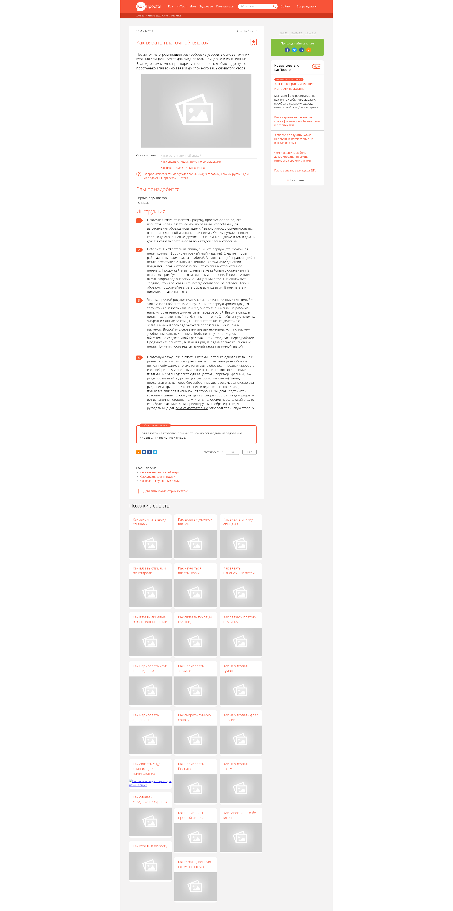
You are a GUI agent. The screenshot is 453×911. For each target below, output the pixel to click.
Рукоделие (176, 15)
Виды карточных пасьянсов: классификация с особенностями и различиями (297, 121)
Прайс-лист (297, 32)
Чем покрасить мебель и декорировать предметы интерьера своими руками (292, 156)
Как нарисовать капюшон (146, 717)
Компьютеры (225, 6)
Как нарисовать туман (236, 668)
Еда (170, 6)
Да (232, 451)
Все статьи (297, 180)
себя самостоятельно (192, 408)
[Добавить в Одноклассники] (138, 452)
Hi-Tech (181, 6)
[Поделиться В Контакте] (144, 452)
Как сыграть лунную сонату (194, 717)
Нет (249, 451)
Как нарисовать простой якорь (191, 815)
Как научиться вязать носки (190, 570)
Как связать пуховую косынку (195, 619)
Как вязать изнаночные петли (239, 570)
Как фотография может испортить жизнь (294, 86)
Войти (285, 6)
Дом (193, 6)
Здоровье (206, 6)
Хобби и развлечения (158, 15)
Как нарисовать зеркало (191, 668)
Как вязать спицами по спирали (149, 570)
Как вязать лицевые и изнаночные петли (150, 619)
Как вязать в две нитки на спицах (183, 168)
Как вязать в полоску (150, 846)
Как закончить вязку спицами (149, 521)
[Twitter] (294, 49)
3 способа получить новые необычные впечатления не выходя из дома (293, 139)
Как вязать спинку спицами (238, 521)
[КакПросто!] (148, 6)
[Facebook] (287, 49)
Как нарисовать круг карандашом (150, 668)
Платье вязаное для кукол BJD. (295, 170)
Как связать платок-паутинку (239, 619)
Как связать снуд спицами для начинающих (146, 768)
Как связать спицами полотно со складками (191, 161)
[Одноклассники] (308, 49)
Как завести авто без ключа (240, 815)
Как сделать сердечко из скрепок (150, 799)
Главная (140, 15)
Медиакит (284, 32)
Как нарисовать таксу (236, 766)
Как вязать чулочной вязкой (195, 521)
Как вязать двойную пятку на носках (194, 864)
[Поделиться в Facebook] (149, 452)
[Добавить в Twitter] (155, 452)
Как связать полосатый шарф (160, 472)
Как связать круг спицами (157, 476)
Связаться (310, 32)
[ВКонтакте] (301, 49)
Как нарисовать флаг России (240, 717)
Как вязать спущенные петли (160, 481)
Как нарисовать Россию (191, 766)
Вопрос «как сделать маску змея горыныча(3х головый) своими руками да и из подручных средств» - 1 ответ (196, 176)
